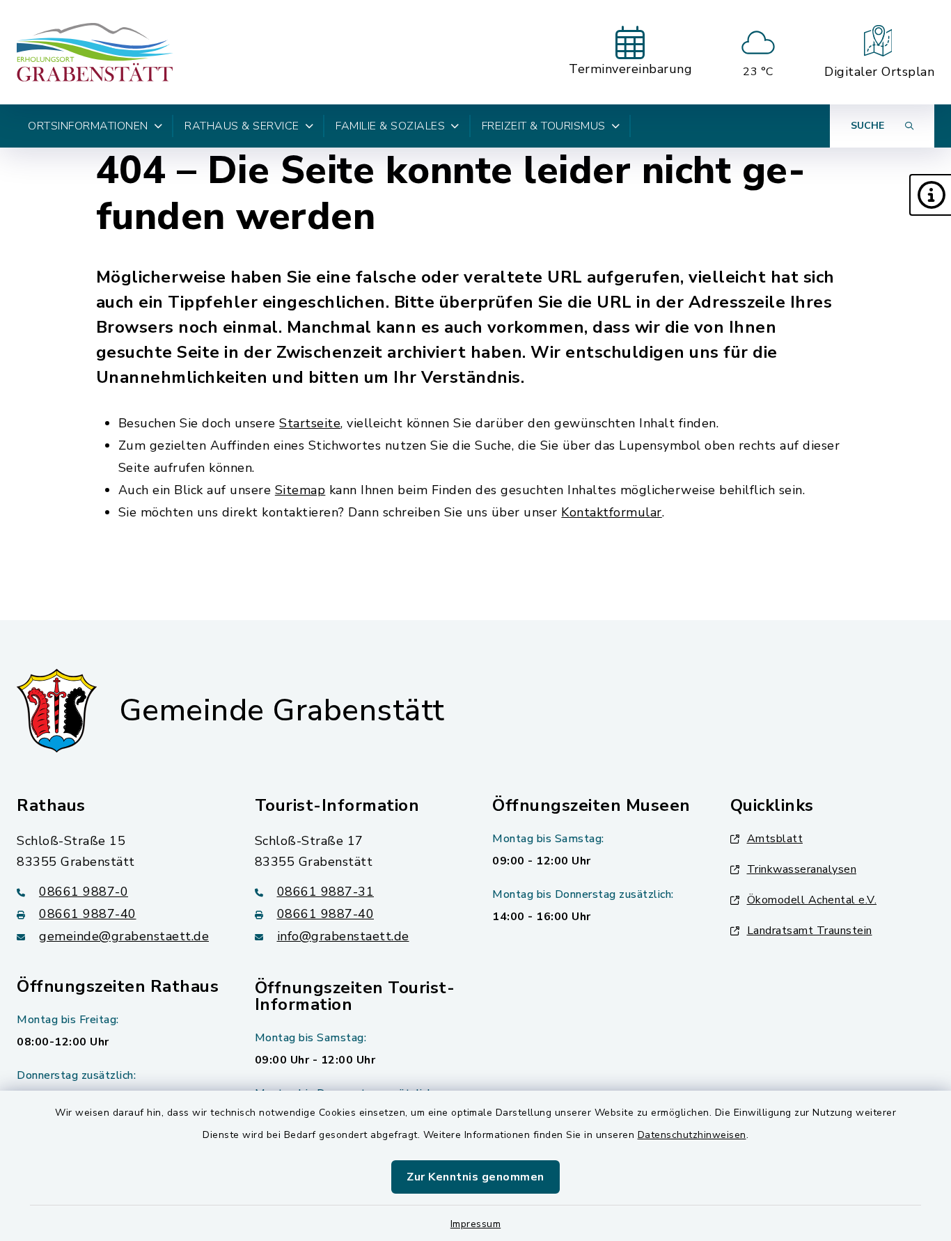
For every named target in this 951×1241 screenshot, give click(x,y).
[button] (930, 195)
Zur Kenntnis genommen (475, 1177)
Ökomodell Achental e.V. (812, 900)
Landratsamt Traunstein (809, 930)
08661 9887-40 (87, 914)
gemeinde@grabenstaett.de (124, 936)
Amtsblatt (775, 838)
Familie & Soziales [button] (390, 126)
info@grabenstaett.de (343, 936)
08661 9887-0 (83, 891)
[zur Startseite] (95, 52)
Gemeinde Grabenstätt (282, 711)
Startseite (309, 423)
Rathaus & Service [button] (241, 126)
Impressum (475, 1224)
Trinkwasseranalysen (802, 869)
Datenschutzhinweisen (692, 1134)
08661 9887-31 (326, 891)
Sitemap (300, 490)
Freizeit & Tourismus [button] (544, 126)
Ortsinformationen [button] (88, 126)
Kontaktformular (611, 512)
